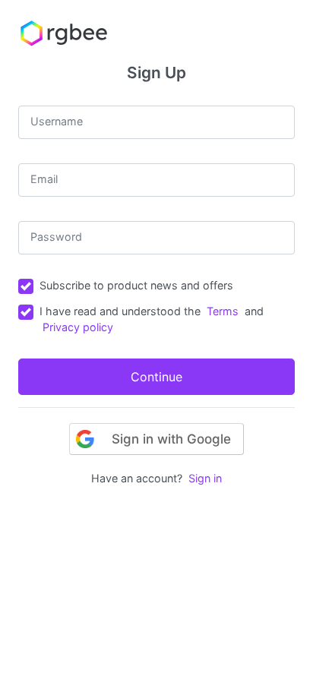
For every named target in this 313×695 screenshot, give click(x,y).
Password (56, 236)
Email (44, 178)
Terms (223, 311)
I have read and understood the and (152, 319)
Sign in (205, 478)
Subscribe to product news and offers (136, 285)
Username (56, 121)
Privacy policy (78, 327)
